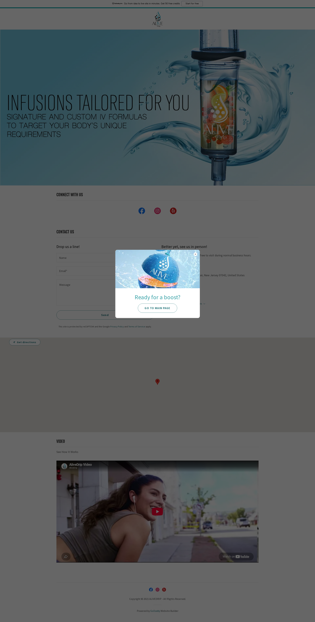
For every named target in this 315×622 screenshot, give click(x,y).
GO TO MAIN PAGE (157, 308)
